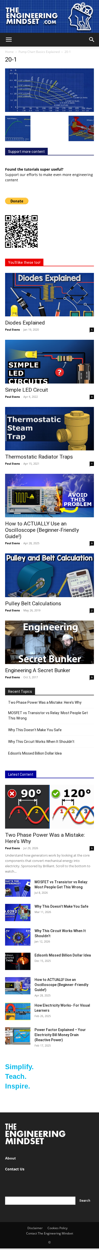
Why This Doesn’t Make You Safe (35, 730)
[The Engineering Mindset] (49, 16)
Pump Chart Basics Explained (39, 52)
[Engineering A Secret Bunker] (49, 642)
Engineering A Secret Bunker (37, 670)
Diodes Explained (25, 323)
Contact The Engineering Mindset (49, 1233)
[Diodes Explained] (49, 294)
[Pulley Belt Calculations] (49, 575)
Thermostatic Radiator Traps (39, 457)
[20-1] (49, 110)
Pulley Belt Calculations (33, 603)
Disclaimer (35, 1228)
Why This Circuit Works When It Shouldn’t (41, 742)
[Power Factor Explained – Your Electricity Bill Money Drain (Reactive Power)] (17, 1036)
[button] (9, 40)
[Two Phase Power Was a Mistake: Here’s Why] (49, 806)
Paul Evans (12, 329)
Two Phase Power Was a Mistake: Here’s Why (44, 702)
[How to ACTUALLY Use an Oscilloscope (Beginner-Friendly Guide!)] (49, 495)
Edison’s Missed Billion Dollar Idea (35, 753)
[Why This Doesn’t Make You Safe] (17, 912)
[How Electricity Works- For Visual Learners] (17, 1011)
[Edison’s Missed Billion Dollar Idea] (17, 961)
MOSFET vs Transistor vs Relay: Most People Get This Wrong (48, 715)
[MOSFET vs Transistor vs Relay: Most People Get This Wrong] (17, 888)
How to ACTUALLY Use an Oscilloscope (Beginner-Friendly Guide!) (42, 530)
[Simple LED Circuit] (49, 361)
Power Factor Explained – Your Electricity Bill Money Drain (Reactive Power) (60, 1035)
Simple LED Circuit (26, 390)
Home (9, 52)
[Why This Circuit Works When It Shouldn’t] (17, 937)
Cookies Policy (57, 1228)
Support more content (26, 152)
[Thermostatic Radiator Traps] (49, 428)
